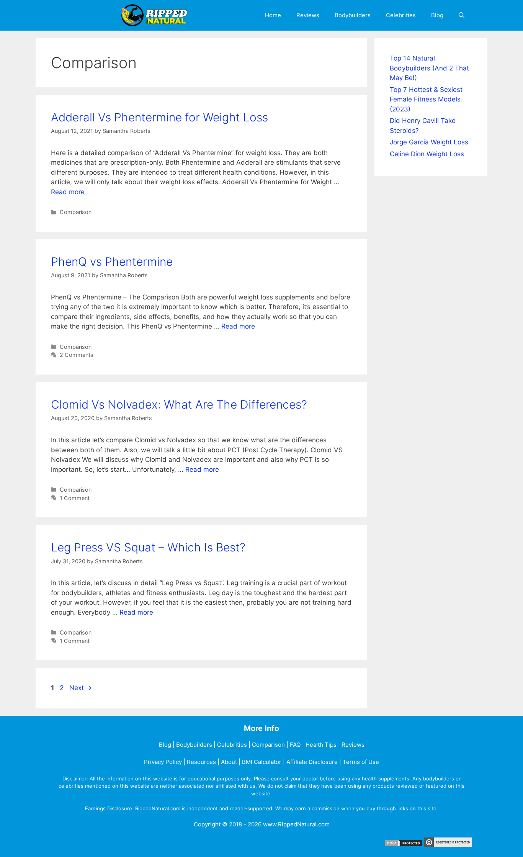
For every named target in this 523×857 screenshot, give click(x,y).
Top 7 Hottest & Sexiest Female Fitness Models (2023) (426, 99)
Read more (68, 192)
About (229, 761)
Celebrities (401, 15)
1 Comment (75, 498)
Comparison (76, 212)
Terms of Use (361, 761)
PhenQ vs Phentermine (112, 261)
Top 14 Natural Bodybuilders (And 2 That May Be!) (429, 68)
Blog (437, 15)
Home (273, 15)
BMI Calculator (261, 761)
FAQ (295, 744)
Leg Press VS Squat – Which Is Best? (148, 547)
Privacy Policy (163, 761)
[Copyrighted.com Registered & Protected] (448, 845)
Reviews (307, 15)
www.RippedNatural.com (296, 824)
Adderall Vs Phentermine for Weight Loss (159, 117)
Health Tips (321, 744)
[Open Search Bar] (461, 15)
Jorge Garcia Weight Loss (429, 142)
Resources (201, 761)
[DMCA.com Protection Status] (403, 845)
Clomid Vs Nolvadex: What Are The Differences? (179, 404)
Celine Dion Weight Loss (427, 154)
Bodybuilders (353, 15)
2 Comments (76, 355)
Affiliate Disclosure (312, 761)
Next (80, 688)
